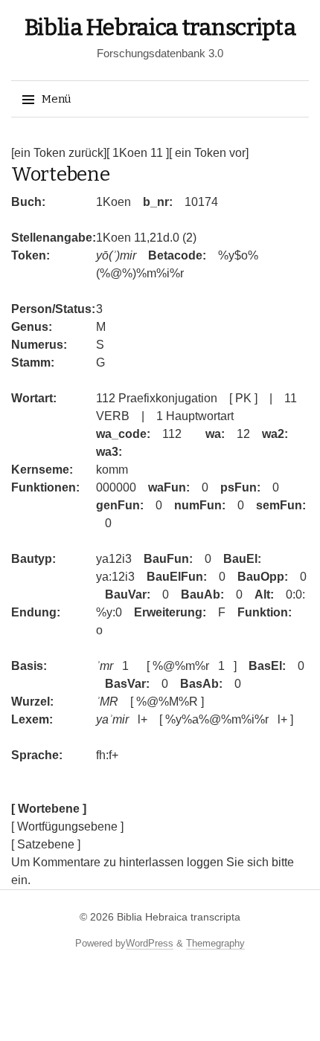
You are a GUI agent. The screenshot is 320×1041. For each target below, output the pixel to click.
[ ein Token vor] (209, 152)
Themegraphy (215, 943)
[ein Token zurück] (58, 152)
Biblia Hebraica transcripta (160, 27)
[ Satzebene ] (45, 844)
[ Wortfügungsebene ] (67, 826)
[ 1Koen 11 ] (137, 152)
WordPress (149, 943)
